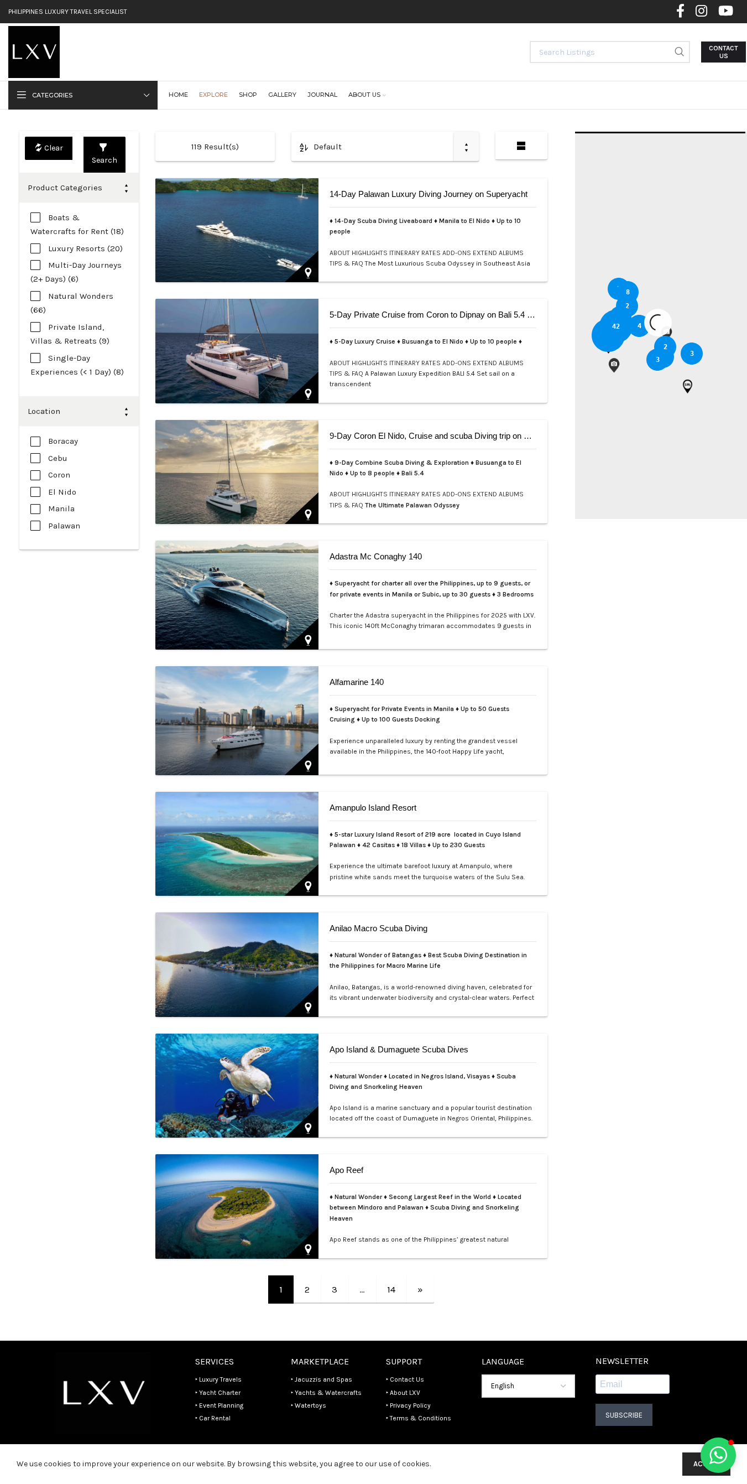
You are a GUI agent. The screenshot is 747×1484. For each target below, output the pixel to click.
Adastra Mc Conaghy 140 (376, 556)
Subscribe (623, 1415)
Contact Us (723, 52)
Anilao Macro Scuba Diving (378, 928)
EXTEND (486, 253)
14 (391, 1289)
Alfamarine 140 (357, 682)
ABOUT (341, 253)
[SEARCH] (679, 52)
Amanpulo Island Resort (373, 807)
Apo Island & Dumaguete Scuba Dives (399, 1049)
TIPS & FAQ (347, 263)
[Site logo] (34, 51)
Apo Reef (346, 1170)
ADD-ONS (457, 253)
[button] (687, 386)
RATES (431, 253)
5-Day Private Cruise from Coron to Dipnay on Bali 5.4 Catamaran (448, 314)
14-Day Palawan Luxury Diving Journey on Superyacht (428, 194)
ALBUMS (511, 253)
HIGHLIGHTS (370, 253)
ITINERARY (405, 253)
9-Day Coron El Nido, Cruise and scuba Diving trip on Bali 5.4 (440, 435)
